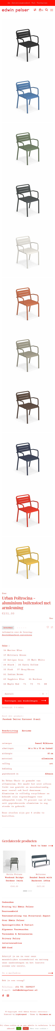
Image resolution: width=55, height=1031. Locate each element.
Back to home (39, 845)
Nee (25, 1028)
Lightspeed (21, 1014)
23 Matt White (36, 660)
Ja (19, 1028)
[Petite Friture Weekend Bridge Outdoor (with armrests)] (14, 862)
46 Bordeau (35, 679)
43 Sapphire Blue (13, 679)
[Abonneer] (50, 973)
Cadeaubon (8, 902)
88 (45, 684)
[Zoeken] (46, 10)
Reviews (26, 731)
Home (4, 593)
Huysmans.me (45, 1014)
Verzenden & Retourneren (17, 934)
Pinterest (27, 719)
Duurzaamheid (10, 911)
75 (38, 684)
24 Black (8, 665)
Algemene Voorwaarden (15, 929)
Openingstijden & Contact (18, 925)
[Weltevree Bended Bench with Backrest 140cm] (41, 862)
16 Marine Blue (12, 650)
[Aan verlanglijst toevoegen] (48, 627)
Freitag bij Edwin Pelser (18, 907)
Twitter (17, 719)
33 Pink (8, 669)
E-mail (37, 719)
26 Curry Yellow (28, 665)
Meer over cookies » (39, 1028)
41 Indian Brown (13, 674)
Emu (51, 618)
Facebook (7, 719)
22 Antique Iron (13, 660)
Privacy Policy (11, 938)
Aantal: (9, 694)
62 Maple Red (11, 684)
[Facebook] (3, 996)
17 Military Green (14, 655)
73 (31, 684)
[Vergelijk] (35, 10)
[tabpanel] (14, 870)
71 (24, 684)
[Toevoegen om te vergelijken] (52, 627)
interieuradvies (12, 943)
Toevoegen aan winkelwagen (21, 701)
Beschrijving (10, 731)
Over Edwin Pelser (13, 920)
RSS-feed (7, 947)
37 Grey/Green (25, 669)
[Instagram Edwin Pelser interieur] (8, 996)
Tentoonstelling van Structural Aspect (26, 916)
